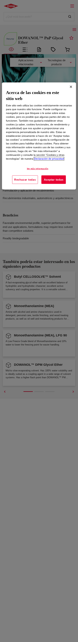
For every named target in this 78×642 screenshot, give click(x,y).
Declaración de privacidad (49, 158)
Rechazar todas (25, 179)
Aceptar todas (53, 179)
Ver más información (37, 169)
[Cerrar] (71, 87)
